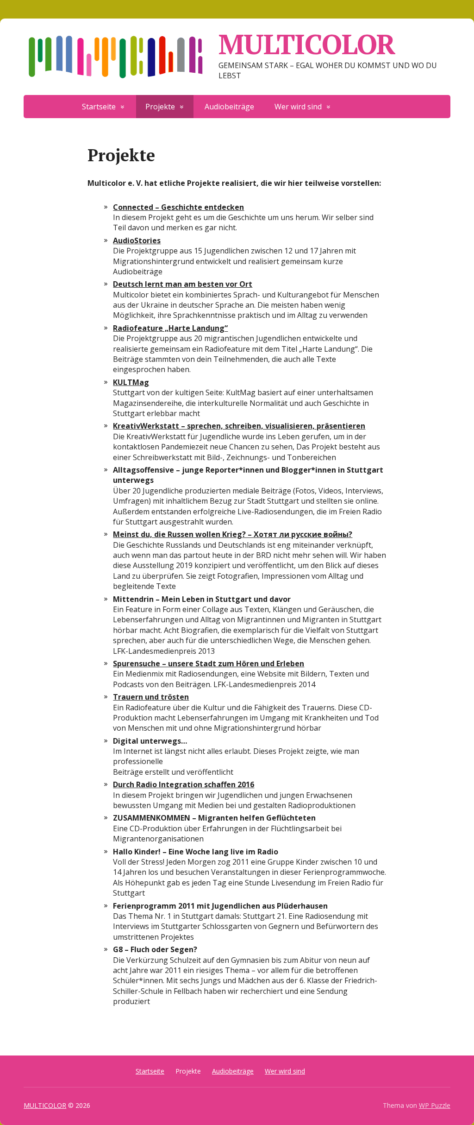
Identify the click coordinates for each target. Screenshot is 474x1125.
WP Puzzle (434, 1105)
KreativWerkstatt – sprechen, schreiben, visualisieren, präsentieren (239, 426)
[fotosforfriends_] (392, 102)
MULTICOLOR (306, 44)
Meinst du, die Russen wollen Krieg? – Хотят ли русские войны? (232, 534)
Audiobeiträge (229, 106)
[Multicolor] (371, 102)
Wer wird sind (298, 106)
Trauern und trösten (151, 697)
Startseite (99, 106)
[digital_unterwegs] (351, 102)
